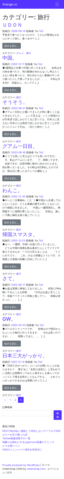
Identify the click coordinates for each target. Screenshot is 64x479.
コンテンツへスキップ (51, 1)
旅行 (28, 53)
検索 (57, 415)
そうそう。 (15, 102)
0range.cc (9, 4)
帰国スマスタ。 (20, 234)
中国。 (9, 58)
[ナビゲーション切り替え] (57, 4)
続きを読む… (12, 45)
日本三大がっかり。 (25, 356)
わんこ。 (12, 190)
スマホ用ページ (11, 445)
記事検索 (7, 407)
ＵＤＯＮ (12, 25)
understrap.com (36, 468)
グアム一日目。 (20, 146)
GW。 (9, 319)
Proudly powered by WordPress (21, 465)
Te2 (41, 31)
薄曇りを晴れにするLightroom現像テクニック (28, 442)
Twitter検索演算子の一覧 (16, 438)
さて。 (10, 278)
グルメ (20, 53)
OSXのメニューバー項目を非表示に (22, 449)
